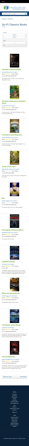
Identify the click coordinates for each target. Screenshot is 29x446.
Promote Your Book (14, 401)
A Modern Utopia (8, 261)
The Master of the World (11, 325)
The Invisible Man (8, 357)
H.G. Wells (4, 264)
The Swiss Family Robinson (12, 135)
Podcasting (14, 400)
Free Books (14, 394)
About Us (14, 407)
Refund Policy (14, 421)
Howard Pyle (5, 105)
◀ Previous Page (7, 376)
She (3, 198)
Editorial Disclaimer (14, 424)
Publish (14, 398)
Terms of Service (14, 418)
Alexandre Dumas (6, 72)
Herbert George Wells (7, 359)
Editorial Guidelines (15, 423)
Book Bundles (14, 397)
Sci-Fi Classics (14, 72)
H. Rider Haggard (6, 200)
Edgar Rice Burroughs (7, 169)
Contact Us (14, 410)
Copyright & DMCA (14, 417)
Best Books (14, 395)
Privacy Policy (14, 420)
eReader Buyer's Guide (14, 408)
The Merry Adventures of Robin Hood (14, 102)
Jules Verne (4, 327)
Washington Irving (6, 232)
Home (3, 26)
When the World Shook (10, 293)
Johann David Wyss (6, 137)
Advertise (14, 426)
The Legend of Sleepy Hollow (12, 230)
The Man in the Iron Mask (11, 69)
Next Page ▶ (23, 376)
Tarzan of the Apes (9, 166)
